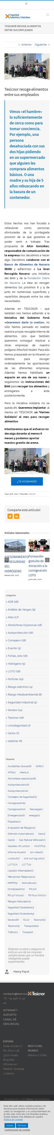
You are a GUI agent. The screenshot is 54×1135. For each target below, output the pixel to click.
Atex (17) (13, 617)
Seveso (13, 919)
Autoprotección (18, 784)
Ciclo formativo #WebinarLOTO (38, 561)
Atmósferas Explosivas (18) (25, 625)
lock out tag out (34, 858)
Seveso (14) (15, 710)
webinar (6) (15, 741)
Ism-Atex (36, 852)
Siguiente (41, 44)
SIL (26, 919)
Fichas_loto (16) (18, 655)
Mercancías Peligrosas (21, 876)
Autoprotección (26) (20, 632)
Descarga (36, 809)
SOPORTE (9, 1014)
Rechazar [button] (22, 1125)
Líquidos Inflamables (20, 870)
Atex (24, 772)
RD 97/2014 (16, 895)
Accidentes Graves (20, 766)
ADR (40, 766)
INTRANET (10, 1010)
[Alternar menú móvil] (48, 14)
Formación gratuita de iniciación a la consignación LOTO (13, 565)
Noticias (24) (15, 679)
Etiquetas (14, 821)
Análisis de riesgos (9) (21, 609)
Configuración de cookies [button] (17, 1130)
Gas (41, 833)
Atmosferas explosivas (22, 778)
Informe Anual (17, 852)
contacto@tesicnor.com (18, 993)
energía (34, 815)
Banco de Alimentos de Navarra (27, 264)
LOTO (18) (14, 671)
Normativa (29, 883)
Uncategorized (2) (19, 725)
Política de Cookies (13, 1119)
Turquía (27, 932)
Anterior (26, 44)
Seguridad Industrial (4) (22, 702)
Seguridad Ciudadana (21, 907)
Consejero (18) (17, 640)
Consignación (17, 803)
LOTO (13, 864)
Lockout (14, 858)
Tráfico (13, 932)
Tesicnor (32, 494)
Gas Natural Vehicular (32, 840)
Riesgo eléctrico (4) (20, 686)
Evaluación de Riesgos (22, 827)
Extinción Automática (21, 833)
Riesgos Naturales (19, 901)
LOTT (26, 864)
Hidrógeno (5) (16, 663)
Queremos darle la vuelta (24, 322)
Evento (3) (14, 648)
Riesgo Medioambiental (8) (25, 694)
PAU (33, 889)
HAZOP (39, 846)
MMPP (13, 883)
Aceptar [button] (9, 1125)
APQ (12, 772)
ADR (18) (13, 601)
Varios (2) (13, 733)
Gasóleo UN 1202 (19, 846)
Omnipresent (16, 889)
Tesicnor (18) (16, 717)
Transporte (31, 926)
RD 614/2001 (37, 895)
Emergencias (16, 815)
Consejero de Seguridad (22, 797)
